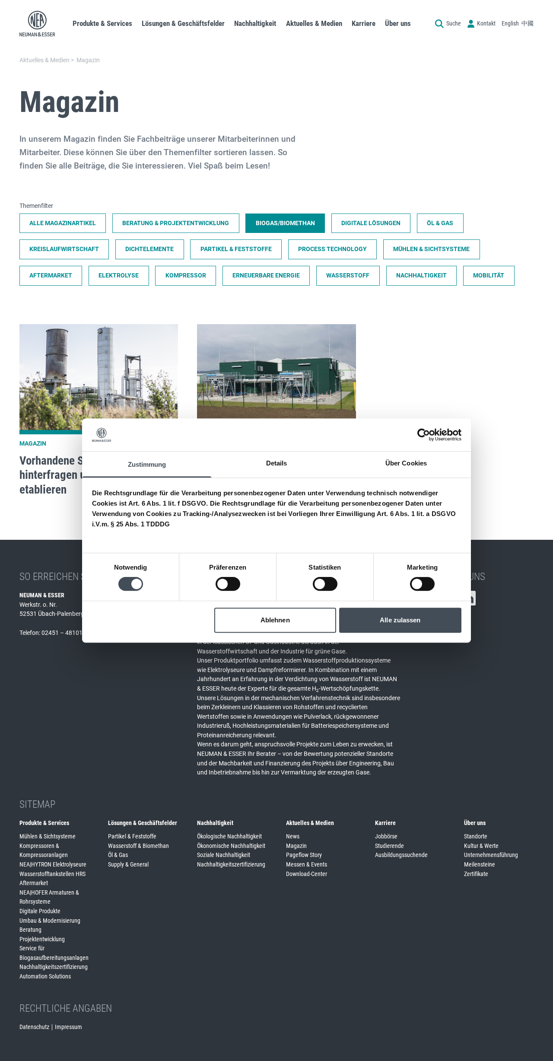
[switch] (228, 584)
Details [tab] (276, 463)
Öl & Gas (118, 854)
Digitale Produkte (39, 911)
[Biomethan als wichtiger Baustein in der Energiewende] (276, 412)
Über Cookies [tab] (406, 463)
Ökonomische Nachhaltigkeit (231, 845)
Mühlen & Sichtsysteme (47, 836)
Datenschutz (34, 1026)
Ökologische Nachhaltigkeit (229, 836)
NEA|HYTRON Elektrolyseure (52, 864)
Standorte (475, 836)
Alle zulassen (400, 620)
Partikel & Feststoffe (132, 836)
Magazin (296, 845)
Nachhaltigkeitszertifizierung (53, 966)
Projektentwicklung (42, 939)
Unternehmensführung (491, 854)
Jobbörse (386, 836)
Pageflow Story (304, 854)
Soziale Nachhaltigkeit (223, 854)
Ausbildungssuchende (401, 854)
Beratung (30, 929)
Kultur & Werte (481, 845)
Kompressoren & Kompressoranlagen (43, 850)
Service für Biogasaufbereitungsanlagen (54, 953)
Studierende (389, 845)
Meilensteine (479, 864)
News (292, 836)
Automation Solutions (45, 976)
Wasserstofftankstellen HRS (52, 873)
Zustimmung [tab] (147, 464)
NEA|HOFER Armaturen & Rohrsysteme (49, 897)
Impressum (68, 1026)
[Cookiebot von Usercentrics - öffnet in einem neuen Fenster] (423, 434)
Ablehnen (275, 620)
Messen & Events (306, 864)
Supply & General (128, 864)
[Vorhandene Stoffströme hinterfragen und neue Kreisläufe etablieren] (98, 412)
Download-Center (306, 873)
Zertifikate (476, 873)
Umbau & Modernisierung (49, 920)
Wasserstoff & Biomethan (138, 845)
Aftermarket (33, 882)
